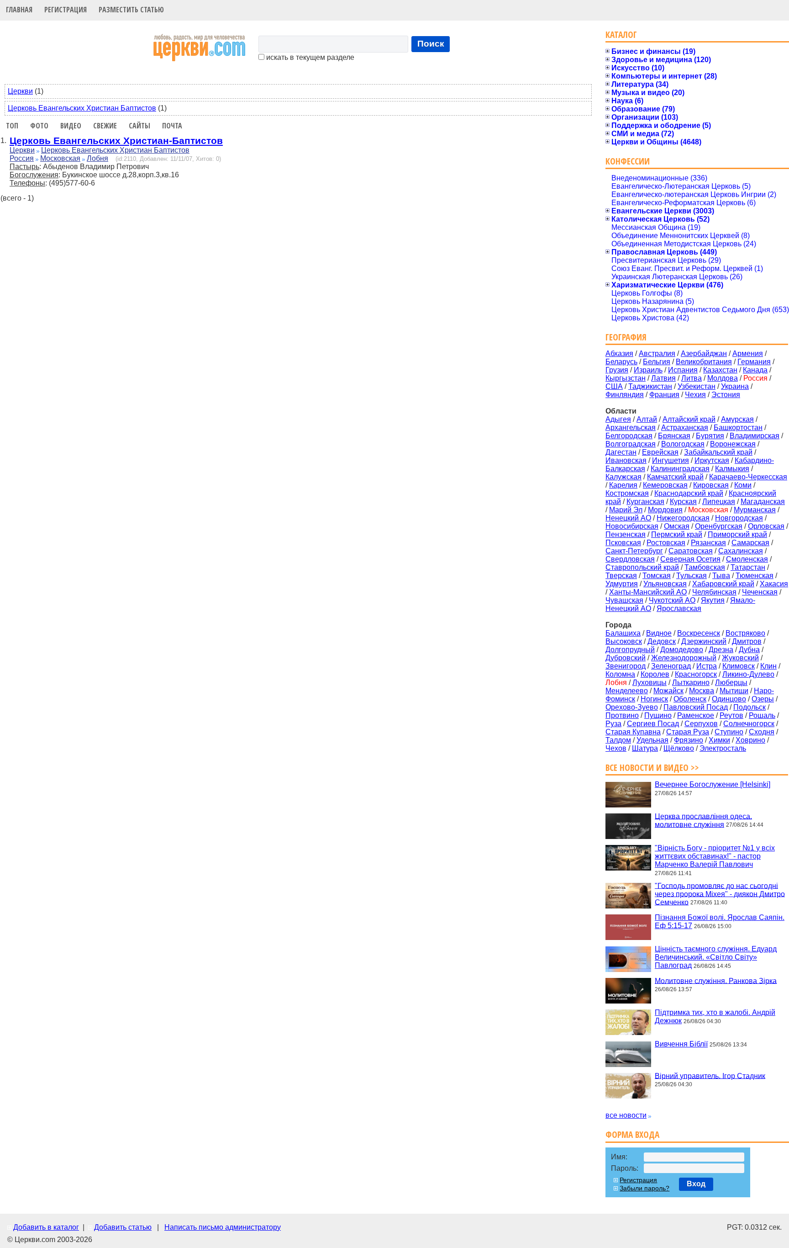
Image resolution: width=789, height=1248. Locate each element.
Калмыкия (732, 469)
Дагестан (620, 452)
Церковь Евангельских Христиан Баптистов (82, 108)
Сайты (139, 126)
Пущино (658, 715)
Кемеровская (665, 485)
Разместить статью (131, 10)
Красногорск (696, 674)
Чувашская (624, 600)
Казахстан (720, 370)
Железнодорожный (683, 658)
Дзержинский (703, 641)
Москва (701, 691)
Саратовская (690, 551)
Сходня (761, 732)
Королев (655, 674)
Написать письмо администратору (222, 1227)
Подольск (749, 707)
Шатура (645, 748)
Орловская (766, 526)
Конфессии (627, 161)
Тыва (721, 575)
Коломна (620, 674)
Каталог (621, 34)
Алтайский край (689, 419)
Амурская (737, 419)
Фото (39, 126)
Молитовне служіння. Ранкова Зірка (716, 980)
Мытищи (734, 691)
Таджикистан (650, 386)
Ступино (729, 732)
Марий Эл (625, 510)
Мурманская (755, 510)
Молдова (722, 378)
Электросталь (723, 748)
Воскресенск (698, 633)
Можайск (668, 691)
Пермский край (676, 534)
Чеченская (760, 592)
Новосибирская (631, 526)
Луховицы (649, 682)
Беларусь (621, 362)
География (626, 337)
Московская (60, 158)
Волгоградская (630, 444)
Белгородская (628, 436)
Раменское (695, 715)
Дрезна (721, 649)
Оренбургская (718, 526)
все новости (626, 1115)
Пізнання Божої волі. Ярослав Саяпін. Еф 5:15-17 (719, 921)
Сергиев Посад (653, 724)
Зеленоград (671, 666)
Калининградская (680, 469)
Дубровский (625, 658)
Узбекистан (696, 386)
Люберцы (731, 682)
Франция (664, 394)
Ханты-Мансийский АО (648, 592)
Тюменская (754, 575)
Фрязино (688, 740)
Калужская (623, 477)
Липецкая (718, 501)
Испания (683, 370)
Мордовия (665, 510)
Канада (755, 370)
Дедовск (661, 641)
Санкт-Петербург (634, 551)
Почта (172, 126)
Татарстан (748, 567)
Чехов (615, 748)
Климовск (738, 666)
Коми (743, 485)
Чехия (695, 394)
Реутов (731, 715)
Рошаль (762, 715)
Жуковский (740, 658)
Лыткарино (691, 682)
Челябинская (714, 592)
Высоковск (623, 641)
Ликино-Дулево (748, 674)
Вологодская (683, 444)
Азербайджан (704, 353)
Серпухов (701, 724)
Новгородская (739, 518)
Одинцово (729, 699)
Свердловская (630, 559)
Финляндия (624, 394)
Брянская (674, 436)
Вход (696, 1184)
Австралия (657, 353)
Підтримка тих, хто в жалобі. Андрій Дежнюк (715, 1017)
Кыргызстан (625, 378)
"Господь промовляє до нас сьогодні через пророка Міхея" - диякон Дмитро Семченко (720, 894)
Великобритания (704, 362)
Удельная (652, 740)
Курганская (645, 501)
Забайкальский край (718, 452)
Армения (747, 353)
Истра (706, 666)
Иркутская (711, 460)
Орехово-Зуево (631, 707)
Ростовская (666, 543)
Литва (691, 378)
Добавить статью (123, 1227)
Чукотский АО (672, 600)
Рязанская (708, 543)
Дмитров (747, 641)
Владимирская (754, 436)
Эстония (725, 394)
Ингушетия (670, 460)
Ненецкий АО (628, 518)
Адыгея (618, 419)
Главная (19, 10)
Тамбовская (704, 567)
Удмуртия (621, 584)
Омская (676, 526)
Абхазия (619, 353)
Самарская (750, 543)
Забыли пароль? (644, 1188)
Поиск (430, 43)
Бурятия (710, 436)
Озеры (763, 699)
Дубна (749, 649)
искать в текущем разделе (309, 57)
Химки (719, 740)
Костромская (627, 493)
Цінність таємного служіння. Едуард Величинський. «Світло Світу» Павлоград (716, 957)
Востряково (745, 633)
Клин (768, 666)
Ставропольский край (642, 567)
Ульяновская (665, 584)
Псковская (623, 543)
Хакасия (774, 584)
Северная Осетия (690, 559)
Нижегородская (683, 518)
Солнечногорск (748, 724)
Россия (22, 158)
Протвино (622, 715)
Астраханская (684, 427)
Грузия (616, 370)
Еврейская (660, 452)
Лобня (97, 158)
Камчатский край (675, 477)
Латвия (663, 378)
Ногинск (654, 699)
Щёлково (678, 748)
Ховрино (750, 740)
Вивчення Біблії (681, 1044)
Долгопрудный (630, 649)
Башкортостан (738, 427)
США (614, 386)
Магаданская (763, 501)
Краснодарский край (688, 493)
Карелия (623, 485)
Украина (735, 386)
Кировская (711, 485)
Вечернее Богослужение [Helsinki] (712, 784)
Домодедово (681, 649)
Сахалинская (740, 551)
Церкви (20, 91)
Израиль (648, 370)
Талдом (618, 740)
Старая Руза (687, 732)
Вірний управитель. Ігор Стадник (710, 1075)
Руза (613, 724)
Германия (754, 362)
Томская (656, 575)
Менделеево (626, 691)
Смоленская (747, 559)
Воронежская (733, 444)
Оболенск (689, 699)
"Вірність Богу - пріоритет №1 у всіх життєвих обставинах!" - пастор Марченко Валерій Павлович (715, 856)
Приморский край (737, 534)
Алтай (646, 419)
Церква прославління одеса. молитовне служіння (703, 820)
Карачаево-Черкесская (748, 477)
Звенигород (625, 666)
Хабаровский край (723, 584)
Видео (70, 126)
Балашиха (623, 633)
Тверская (621, 575)
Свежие (105, 126)
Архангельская (630, 427)
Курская (683, 501)
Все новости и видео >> (652, 767)
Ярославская (679, 608)
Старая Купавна (633, 732)
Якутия (713, 600)
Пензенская (625, 534)
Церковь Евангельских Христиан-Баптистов (116, 140)
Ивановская (626, 460)
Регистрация (65, 10)
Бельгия (656, 362)
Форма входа (632, 1134)
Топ (12, 126)
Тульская (691, 575)
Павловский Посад (695, 707)
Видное (659, 633)
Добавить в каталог (46, 1227)
